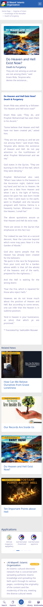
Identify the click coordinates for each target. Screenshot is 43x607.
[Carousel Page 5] (29, 550)
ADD (20, 598)
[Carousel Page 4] (25, 550)
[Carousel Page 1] (14, 550)
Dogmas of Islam (19, 11)
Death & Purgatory (12, 16)
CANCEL (13, 598)
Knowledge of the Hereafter (15, 13)
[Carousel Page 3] (21, 550)
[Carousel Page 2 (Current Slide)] (17, 550)
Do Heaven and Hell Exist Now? (18, 468)
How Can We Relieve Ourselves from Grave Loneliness (16, 384)
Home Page (6, 11)
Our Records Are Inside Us (19, 427)
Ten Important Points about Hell (20, 510)
